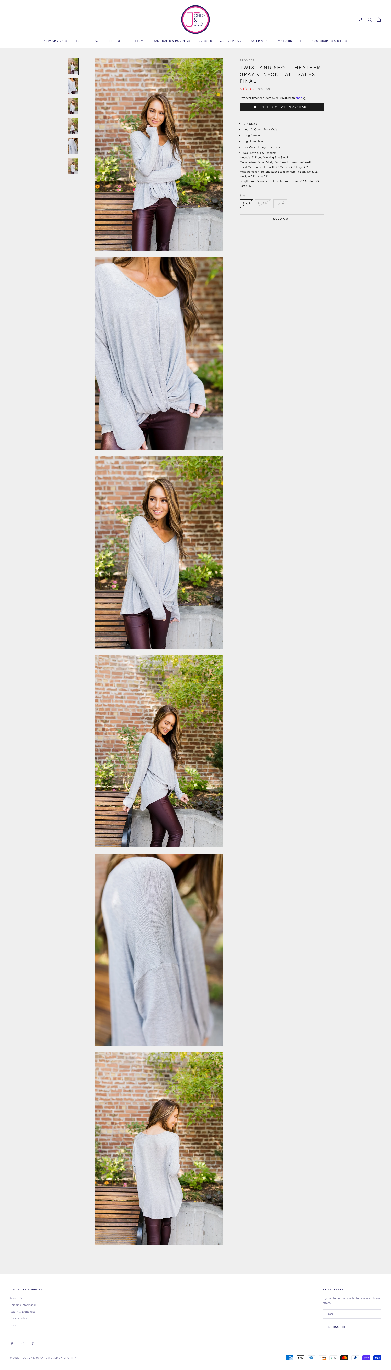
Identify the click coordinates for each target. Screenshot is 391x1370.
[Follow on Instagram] (22, 1343)
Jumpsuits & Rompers (172, 40)
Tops (80, 40)
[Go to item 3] (73, 106)
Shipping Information (23, 1305)
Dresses (205, 40)
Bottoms (138, 40)
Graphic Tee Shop (107, 40)
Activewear (231, 40)
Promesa (247, 60)
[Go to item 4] (73, 126)
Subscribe (337, 1327)
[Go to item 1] (73, 66)
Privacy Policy (18, 1318)
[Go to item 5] (73, 146)
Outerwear (260, 40)
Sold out (281, 219)
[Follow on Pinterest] (33, 1343)
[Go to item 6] (73, 166)
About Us (16, 1298)
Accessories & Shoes (329, 40)
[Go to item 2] (73, 86)
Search (14, 1325)
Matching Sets (290, 40)
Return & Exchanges (22, 1312)
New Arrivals (55, 40)
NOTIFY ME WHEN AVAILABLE (286, 107)
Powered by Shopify (60, 1357)
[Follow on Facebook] (12, 1343)
